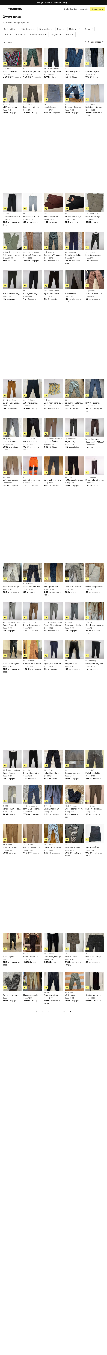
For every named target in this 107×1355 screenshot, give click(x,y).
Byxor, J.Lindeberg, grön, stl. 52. (11, 293)
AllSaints (31, 400)
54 (4, 584)
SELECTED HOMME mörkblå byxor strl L (31, 586)
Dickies (92, 104)
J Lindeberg (32, 806)
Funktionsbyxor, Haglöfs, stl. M (92, 255)
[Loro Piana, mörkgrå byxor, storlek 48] (53, 942)
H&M (70, 477)
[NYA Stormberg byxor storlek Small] (94, 388)
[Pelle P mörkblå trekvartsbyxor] (94, 759)
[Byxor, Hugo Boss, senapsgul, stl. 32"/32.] (12, 388)
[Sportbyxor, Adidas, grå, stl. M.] (74, 611)
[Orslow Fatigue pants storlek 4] (32, 57)
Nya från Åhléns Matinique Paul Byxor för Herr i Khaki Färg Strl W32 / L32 (53, 441)
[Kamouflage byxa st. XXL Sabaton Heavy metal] (74, 833)
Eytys (51, 770)
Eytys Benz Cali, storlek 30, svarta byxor (51, 773)
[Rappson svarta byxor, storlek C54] (74, 759)
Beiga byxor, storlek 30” (73, 403)
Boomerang (15, 252)
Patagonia (93, 477)
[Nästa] (69, 1012)
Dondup (32, 104)
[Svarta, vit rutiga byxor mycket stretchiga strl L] (12, 981)
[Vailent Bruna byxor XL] (94, 279)
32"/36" (26, 439)
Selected (29, 584)
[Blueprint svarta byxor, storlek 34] (74, 649)
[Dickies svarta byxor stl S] (12, 202)
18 (64, 1012)
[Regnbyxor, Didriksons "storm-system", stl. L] (74, 427)
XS (86, 992)
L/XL (45, 584)
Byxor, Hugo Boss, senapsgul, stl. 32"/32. (11, 403)
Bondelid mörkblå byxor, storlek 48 (72, 255)
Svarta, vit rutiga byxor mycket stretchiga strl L (10, 995)
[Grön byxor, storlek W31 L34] (12, 241)
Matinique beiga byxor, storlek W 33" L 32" (11, 480)
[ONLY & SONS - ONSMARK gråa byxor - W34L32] (12, 427)
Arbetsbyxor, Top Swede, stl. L (31, 480)
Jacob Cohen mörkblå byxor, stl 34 (53, 107)
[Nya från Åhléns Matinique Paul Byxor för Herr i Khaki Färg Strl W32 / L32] (53, 427)
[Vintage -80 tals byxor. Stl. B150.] (53, 572)
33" (86, 844)
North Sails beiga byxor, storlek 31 (92, 216)
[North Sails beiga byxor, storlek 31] (94, 202)
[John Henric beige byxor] (12, 572)
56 (24, 214)
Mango (8, 104)
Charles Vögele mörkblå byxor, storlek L (92, 71)
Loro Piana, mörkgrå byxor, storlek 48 (52, 956)
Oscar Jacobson (13, 770)
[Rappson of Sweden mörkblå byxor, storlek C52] (74, 93)
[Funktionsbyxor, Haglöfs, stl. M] (94, 241)
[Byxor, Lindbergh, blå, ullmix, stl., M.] (32, 279)
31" (45, 214)
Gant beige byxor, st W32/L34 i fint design (94, 625)
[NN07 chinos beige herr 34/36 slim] (53, 833)
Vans (71, 992)
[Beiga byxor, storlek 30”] (74, 388)
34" (45, 104)
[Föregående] (37, 1012)
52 (66, 104)
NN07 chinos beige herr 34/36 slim (52, 847)
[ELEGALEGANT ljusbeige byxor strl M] (74, 279)
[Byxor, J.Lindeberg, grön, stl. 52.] (12, 279)
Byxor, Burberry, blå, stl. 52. (94, 663)
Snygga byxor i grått (53, 480)
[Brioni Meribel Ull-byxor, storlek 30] (32, 942)
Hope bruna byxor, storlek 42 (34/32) (11, 847)
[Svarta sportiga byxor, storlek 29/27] (53, 981)
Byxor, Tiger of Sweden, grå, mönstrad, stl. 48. (10, 625)
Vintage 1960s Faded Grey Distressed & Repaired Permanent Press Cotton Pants (12, 809)
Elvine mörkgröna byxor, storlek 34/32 (94, 809)
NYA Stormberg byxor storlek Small (93, 403)
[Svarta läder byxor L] (12, 649)
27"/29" (47, 992)
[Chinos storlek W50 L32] (74, 794)
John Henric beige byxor (11, 586)
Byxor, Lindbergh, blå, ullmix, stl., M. (31, 293)
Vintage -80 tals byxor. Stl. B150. (51, 586)
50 (66, 954)
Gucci (9, 68)
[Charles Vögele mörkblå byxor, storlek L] (94, 57)
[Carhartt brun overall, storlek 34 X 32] (32, 649)
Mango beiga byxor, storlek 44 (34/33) (32, 847)
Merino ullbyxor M (72, 71)
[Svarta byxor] (12, 942)
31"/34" (5, 252)
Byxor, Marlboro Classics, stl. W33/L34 (94, 440)
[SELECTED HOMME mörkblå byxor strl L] (32, 572)
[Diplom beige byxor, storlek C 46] (94, 572)
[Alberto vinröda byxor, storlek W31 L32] (53, 202)
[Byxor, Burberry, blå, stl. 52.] (94, 649)
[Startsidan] (15, 9)
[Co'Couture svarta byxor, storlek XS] (94, 981)
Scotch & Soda (33, 252)
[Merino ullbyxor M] (74, 57)
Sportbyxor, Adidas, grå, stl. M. (73, 625)
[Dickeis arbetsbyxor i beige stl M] (94, 93)
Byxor (9, 23)
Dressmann (74, 806)
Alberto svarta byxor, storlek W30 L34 (74, 216)
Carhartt (50, 252)
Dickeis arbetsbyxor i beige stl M (94, 107)
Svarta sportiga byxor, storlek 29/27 (53, 995)
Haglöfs (92, 252)
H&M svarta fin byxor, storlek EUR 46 (74, 480)
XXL (66, 844)
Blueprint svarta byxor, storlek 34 (72, 663)
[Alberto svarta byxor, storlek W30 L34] (74, 202)
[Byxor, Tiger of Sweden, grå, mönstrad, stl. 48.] (12, 611)
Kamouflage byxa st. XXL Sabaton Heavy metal (74, 847)
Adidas (70, 622)
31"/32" (5, 806)
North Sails (94, 214)
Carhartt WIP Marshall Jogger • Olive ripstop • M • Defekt (53, 255)
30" (66, 214)
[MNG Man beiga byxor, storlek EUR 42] (12, 93)
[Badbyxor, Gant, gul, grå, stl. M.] (53, 388)
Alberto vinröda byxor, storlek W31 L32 (52, 216)
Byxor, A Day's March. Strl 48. (53, 71)
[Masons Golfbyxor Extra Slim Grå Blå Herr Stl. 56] (32, 202)
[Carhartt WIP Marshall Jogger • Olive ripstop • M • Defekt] (53, 241)
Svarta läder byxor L (11, 663)
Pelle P (91, 770)
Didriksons (72, 439)
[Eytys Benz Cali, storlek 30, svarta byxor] (53, 759)
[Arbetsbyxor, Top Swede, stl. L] (32, 465)
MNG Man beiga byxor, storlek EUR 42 (12, 107)
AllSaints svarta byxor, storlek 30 (30, 403)
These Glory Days (55, 622)
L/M (24, 661)
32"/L (25, 104)
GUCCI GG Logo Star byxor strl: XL (12, 71)
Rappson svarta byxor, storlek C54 (73, 773)
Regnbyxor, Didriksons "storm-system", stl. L (73, 441)
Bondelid (72, 252)
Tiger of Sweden (13, 622)
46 (66, 477)
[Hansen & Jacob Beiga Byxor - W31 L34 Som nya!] (32, 981)
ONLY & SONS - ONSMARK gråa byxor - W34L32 (10, 441)
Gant (49, 400)
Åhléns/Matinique (55, 439)
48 (45, 68)
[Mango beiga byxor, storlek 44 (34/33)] (32, 833)
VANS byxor (70, 995)
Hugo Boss (11, 400)
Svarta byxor (8, 956)
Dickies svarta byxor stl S (11, 216)
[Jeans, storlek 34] (53, 794)
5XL (66, 806)
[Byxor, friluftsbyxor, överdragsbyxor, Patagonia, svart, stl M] (94, 465)
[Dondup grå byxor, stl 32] (32, 93)
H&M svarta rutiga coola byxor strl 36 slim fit (93, 956)
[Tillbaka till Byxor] (4, 23)
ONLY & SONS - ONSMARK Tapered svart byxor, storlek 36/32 (31, 441)
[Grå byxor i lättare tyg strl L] (74, 572)
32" (4, 400)
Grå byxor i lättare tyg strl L (73, 586)
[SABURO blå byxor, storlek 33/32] (94, 833)
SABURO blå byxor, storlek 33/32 (93, 847)
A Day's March (53, 68)
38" (4, 770)
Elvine (92, 806)
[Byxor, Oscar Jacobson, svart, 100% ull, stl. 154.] (12, 759)
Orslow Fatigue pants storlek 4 (32, 71)
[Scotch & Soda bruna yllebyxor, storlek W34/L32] (32, 241)
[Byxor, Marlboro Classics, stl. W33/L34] (94, 427)
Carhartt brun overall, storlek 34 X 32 (32, 663)
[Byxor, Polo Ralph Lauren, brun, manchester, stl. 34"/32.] (53, 279)
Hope (9, 844)
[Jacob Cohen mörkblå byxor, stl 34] (53, 93)
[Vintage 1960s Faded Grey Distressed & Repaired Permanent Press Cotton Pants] (12, 794)
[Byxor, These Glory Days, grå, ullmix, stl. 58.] (53, 611)
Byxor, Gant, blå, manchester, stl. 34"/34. (30, 773)
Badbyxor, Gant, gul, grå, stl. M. (53, 403)
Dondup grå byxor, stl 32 (31, 107)
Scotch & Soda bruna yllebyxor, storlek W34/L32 (32, 255)
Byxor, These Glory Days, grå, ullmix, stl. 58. (53, 625)
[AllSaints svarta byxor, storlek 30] (32, 388)
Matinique (6, 477)
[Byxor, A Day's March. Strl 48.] (53, 57)
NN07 (51, 844)
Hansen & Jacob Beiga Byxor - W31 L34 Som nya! (31, 995)
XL (4, 68)
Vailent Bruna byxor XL (93, 293)
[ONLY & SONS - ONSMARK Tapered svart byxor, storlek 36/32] (32, 427)
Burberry (92, 661)
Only (9, 439)
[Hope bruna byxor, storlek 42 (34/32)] (12, 833)
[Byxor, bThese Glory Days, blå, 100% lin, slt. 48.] (53, 649)
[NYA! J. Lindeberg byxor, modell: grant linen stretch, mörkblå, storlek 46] (32, 794)
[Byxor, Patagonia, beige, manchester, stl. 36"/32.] (32, 611)
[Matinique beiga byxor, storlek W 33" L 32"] (12, 465)
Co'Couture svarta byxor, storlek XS (93, 995)
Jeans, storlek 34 (51, 809)
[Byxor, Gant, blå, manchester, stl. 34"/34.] (32, 759)
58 (45, 622)
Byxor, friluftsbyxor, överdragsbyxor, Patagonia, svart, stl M (94, 480)
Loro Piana (52, 954)
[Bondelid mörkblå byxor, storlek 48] (74, 241)
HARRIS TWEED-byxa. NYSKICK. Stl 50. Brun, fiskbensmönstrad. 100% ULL (73, 956)
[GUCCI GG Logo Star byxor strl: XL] (12, 57)
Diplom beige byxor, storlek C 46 (94, 586)
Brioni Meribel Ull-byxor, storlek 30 (31, 956)
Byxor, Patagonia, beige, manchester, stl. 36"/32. (31, 625)
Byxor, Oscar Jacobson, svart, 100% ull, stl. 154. (10, 773)
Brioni (25, 954)
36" (24, 622)
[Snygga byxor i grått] (53, 465)
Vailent (91, 291)
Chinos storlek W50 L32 (73, 809)
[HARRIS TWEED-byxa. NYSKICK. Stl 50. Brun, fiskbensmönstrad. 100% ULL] (74, 942)
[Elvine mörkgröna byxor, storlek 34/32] (94, 794)
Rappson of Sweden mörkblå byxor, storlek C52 (74, 107)
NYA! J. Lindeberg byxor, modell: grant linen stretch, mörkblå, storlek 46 (32, 809)
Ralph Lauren (54, 291)
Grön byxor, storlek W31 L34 (11, 255)
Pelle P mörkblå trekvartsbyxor (92, 773)
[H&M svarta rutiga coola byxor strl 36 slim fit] (94, 942)
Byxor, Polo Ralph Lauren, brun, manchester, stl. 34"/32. (51, 293)
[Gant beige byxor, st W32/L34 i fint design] (94, 611)
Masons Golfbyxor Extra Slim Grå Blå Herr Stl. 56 (31, 216)
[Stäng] (105, 2)
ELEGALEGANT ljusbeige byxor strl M (74, 293)
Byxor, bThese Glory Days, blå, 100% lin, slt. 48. (53, 663)
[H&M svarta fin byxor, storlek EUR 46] (74, 465)
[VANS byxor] (74, 981)
